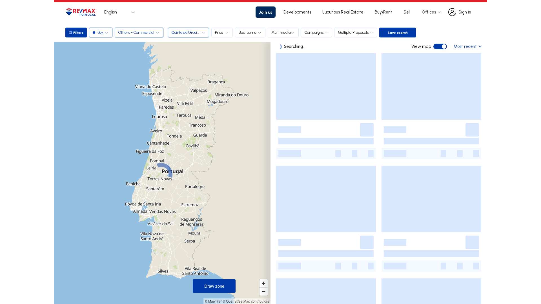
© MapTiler (213, 301)
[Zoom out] (264, 291)
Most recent (465, 46)
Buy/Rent (383, 12)
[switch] (440, 46)
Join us (265, 12)
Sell (407, 12)
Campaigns (314, 32)
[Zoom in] (264, 283)
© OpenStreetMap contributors (246, 301)
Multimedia (281, 32)
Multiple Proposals (353, 32)
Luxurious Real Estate (342, 12)
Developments (297, 12)
